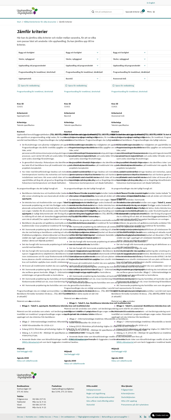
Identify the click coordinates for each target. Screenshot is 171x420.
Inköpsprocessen (93, 390)
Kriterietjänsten (127, 393)
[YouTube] (150, 416)
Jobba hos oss (45, 417)
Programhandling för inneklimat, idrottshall (35, 91)
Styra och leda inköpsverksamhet (100, 397)
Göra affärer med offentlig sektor (100, 401)
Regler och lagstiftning (95, 393)
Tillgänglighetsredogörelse (88, 417)
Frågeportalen (127, 390)
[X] (140, 416)
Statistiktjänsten (128, 397)
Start (19, 22)
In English (151, 3)
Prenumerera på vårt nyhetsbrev (135, 404)
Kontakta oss (31, 417)
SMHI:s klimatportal (30, 342)
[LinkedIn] (145, 416)
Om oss (20, 417)
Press (56, 417)
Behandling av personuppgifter (114, 417)
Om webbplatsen (68, 417)
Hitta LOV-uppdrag (129, 401)
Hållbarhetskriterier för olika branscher (40, 22)
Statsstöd (90, 404)
